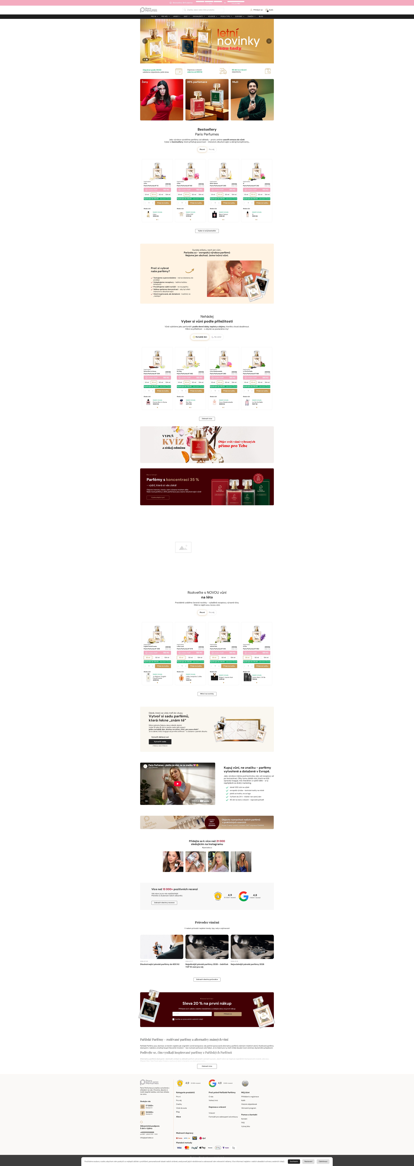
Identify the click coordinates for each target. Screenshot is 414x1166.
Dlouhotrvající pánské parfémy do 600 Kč (160, 964)
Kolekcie (211, 16)
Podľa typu (225, 16)
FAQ (243, 1123)
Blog (261, 16)
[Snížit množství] (145, 203)
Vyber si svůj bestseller (207, 231)
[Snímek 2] (224, 219)
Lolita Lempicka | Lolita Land (194, 677)
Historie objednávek (249, 1104)
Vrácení (212, 1113)
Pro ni (153, 16)
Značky (251, 16)
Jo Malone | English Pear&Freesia (159, 677)
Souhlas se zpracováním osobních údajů (189, 1019)
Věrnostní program (248, 1108)
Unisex (175, 16)
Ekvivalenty (198, 16)
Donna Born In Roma (160, 402)
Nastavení (308, 1161)
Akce (178, 1117)
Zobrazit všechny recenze (164, 903)
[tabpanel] (207, 195)
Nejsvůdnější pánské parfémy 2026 (247, 964)
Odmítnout (323, 1161)
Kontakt (244, 1119)
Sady (186, 16)
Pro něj (164, 16)
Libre (154, 214)
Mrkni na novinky (207, 694)
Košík (243, 1100)
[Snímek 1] (156, 219)
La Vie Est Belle (257, 402)
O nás (211, 1097)
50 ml (161, 194)
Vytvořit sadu (160, 742)
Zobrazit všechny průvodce (207, 979)
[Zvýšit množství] (152, 203)
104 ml (168, 194)
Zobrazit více (207, 419)
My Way (189, 402)
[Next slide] (269, 41)
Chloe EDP (189, 214)
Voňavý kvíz (213, 1100)
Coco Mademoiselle (226, 402)
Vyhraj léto (245, 1126)
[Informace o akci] (146, 190)
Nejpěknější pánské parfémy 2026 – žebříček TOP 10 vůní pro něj (206, 965)
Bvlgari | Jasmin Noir (226, 677)
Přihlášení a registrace (250, 1097)
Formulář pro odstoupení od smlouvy (223, 1117)
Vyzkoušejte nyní (158, 497)
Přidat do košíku (163, 203)
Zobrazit (207, 1066)
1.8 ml (147, 194)
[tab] (144, 59)
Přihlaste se (228, 1014)
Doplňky (238, 16)
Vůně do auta (181, 1108)
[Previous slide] (145, 41)
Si (252, 214)
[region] (207, 41)
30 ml (154, 194)
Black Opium (223, 214)
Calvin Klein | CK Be (258, 677)
